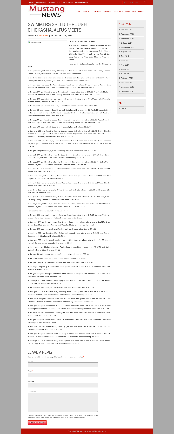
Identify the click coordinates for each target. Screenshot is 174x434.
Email (30, 371)
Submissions (41, 2)
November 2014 (127, 39)
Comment (32, 391)
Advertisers (67, 2)
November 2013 (127, 91)
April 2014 (125, 69)
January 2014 (126, 83)
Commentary (130, 12)
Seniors (141, 12)
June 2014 (125, 61)
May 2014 (125, 65)
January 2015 (126, 30)
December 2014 (127, 34)
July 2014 (125, 56)
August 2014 (126, 52)
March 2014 (126, 74)
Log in (123, 109)
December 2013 (127, 87)
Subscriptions (54, 2)
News (78, 12)
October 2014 (126, 43)
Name (30, 361)
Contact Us (33, 5)
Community (96, 12)
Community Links (81, 2)
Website (31, 381)
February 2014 (127, 78)
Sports (86, 12)
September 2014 (128, 47)
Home (31, 2)
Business (107, 12)
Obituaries (118, 12)
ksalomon (44, 36)
